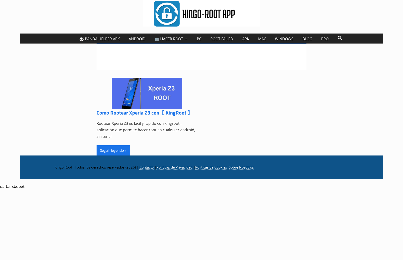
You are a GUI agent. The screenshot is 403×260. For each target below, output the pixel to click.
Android (137, 38)
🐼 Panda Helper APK (99, 38)
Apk (245, 38)
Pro (325, 38)
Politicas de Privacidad (174, 167)
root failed (221, 38)
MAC (262, 38)
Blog (307, 38)
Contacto (146, 167)
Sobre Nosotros (241, 167)
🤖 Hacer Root (169, 38)
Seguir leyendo (112, 150)
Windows (284, 38)
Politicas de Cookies (211, 167)
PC (199, 38)
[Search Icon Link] (340, 38)
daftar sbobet (12, 186)
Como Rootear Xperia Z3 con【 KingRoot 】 (145, 113)
